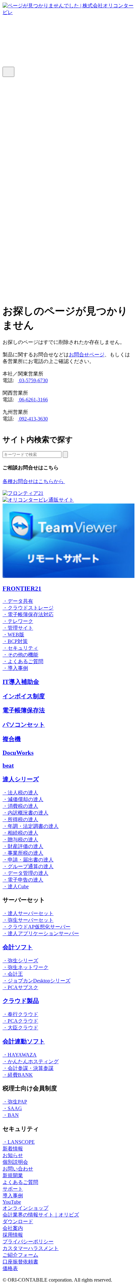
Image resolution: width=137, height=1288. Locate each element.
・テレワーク (18, 621)
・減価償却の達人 (23, 799)
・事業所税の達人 (23, 853)
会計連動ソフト (24, 1041)
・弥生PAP (15, 1101)
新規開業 (13, 1175)
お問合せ (25, 187)
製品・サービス (33, 240)
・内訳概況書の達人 (25, 812)
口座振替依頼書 (20, 1261)
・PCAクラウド (20, 1021)
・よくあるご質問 (23, 661)
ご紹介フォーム (20, 1255)
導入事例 (25, 257)
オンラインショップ (38, 273)
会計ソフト (18, 947)
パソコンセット (24, 724)
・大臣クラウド (20, 1027)
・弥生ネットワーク (25, 967)
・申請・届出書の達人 (28, 859)
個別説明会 (15, 1162)
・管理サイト (18, 628)
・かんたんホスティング (31, 1061)
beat (8, 765)
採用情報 (13, 1235)
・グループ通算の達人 (28, 866)
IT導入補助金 (21, 681)
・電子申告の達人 (23, 880)
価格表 (23, 155)
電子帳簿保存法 (24, 710)
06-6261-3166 (33, 399)
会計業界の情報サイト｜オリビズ (41, 1214)
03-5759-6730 (33, 380)
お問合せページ (87, 354)
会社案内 (13, 1228)
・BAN (11, 1115)
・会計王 (13, 974)
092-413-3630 (33, 418)
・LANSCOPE (19, 1142)
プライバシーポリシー (28, 1241)
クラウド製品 (21, 1000)
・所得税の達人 (20, 819)
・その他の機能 (20, 654)
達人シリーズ (30, 224)
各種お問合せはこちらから (34, 481)
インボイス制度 (24, 696)
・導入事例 (15, 668)
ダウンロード (30, 171)
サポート (25, 138)
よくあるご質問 (33, 106)
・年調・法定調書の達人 (31, 826)
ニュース (25, 122)
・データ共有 (18, 601)
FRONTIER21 (30, 208)
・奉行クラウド (20, 1014)
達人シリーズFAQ (35, 90)
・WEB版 (13, 634)
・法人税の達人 (20, 792)
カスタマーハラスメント (31, 1248)
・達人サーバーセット (28, 913)
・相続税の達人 (20, 833)
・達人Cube (16, 886)
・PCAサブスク (20, 987)
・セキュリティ (20, 648)
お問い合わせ (18, 1168)
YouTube (12, 1202)
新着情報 (13, 1148)
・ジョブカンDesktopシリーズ (36, 980)
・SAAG (12, 1108)
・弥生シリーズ (20, 960)
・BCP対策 (15, 641)
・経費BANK (18, 1075)
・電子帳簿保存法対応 (28, 614)
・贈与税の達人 (20, 839)
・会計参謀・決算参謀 (28, 1068)
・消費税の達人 (20, 806)
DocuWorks (18, 752)
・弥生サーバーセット (28, 920)
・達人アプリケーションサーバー (41, 933)
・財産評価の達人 (23, 846)
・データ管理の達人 (25, 873)
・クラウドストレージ (28, 607)
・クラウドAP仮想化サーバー (36, 926)
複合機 (12, 739)
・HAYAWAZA (20, 1054)
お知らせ (13, 1155)
